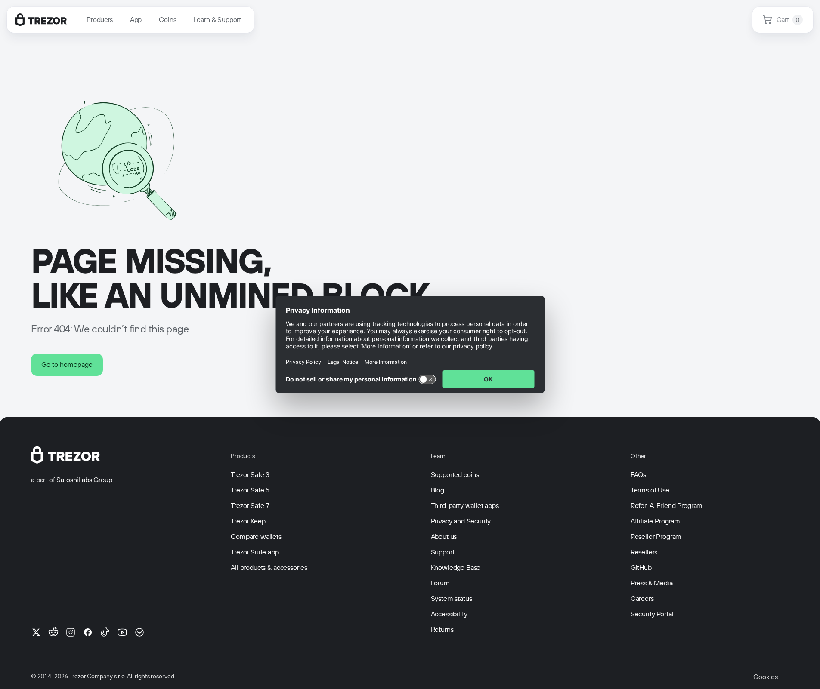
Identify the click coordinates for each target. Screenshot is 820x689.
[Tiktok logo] (105, 632)
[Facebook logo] (88, 632)
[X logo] (36, 632)
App (136, 19)
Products (100, 19)
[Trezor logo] (41, 19)
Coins (167, 19)
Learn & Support (217, 19)
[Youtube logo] (122, 632)
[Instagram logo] (70, 632)
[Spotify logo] (139, 632)
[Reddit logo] (53, 632)
